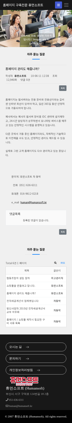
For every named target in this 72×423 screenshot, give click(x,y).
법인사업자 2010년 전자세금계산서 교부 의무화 (26, 310)
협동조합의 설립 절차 (18, 278)
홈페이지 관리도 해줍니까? (21, 293)
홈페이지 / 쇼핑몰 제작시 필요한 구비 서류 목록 (26, 321)
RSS (63, 262)
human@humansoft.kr (33, 202)
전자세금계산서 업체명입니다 (23, 301)
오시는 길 (16, 347)
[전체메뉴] (58, 5)
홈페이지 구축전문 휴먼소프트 (23, 5)
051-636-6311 (16, 399)
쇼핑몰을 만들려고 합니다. (21, 285)
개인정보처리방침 (22, 370)
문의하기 (16, 358)
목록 (63, 88)
